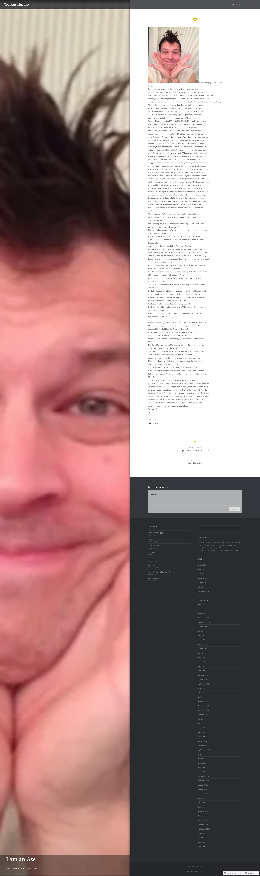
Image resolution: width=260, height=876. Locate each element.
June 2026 (201, 569)
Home (234, 4)
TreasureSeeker (16, 4)
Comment (235, 509)
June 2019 (201, 763)
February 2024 (203, 613)
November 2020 (203, 710)
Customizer (234, 550)
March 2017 (202, 847)
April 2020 (201, 732)
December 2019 (203, 745)
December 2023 (203, 618)
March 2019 (202, 772)
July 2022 (201, 653)
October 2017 (203, 825)
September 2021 (204, 684)
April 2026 (201, 574)
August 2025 (202, 583)
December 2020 (203, 706)
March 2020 (202, 736)
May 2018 (201, 803)
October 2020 (203, 715)
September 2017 (204, 829)
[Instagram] (201, 866)
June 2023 (201, 631)
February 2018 (203, 811)
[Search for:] (219, 528)
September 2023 (204, 622)
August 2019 (202, 754)
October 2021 (203, 679)
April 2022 (201, 666)
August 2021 (202, 688)
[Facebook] (189, 866)
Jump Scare (152, 565)
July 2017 (201, 838)
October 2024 (203, 600)
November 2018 (203, 781)
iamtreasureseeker (21, 869)
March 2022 (202, 671)
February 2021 (203, 701)
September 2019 (204, 750)
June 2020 (201, 723)
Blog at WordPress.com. (195, 872)
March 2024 (202, 609)
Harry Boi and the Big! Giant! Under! (161, 572)
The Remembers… (154, 578)
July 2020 (201, 719)
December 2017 (203, 816)
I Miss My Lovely (154, 539)
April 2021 (201, 697)
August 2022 (202, 649)
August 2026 (202, 565)
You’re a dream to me (155, 559)
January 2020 (202, 741)
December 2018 (203, 776)
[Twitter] (197, 866)
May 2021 (201, 693)
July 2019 (201, 759)
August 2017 (202, 833)
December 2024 (203, 591)
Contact (252, 4)
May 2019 (201, 767)
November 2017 (203, 820)
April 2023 (201, 635)
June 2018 (201, 798)
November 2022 (203, 644)
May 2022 (201, 662)
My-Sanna (151, 552)
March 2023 (202, 640)
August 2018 (202, 794)
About (242, 4)
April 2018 (201, 807)
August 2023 (202, 627)
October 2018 (203, 785)
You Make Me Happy (155, 533)
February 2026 (203, 578)
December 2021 (203, 675)
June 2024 (201, 605)
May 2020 (201, 728)
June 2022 (201, 657)
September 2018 (204, 789)
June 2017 (201, 842)
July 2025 (201, 587)
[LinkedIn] (193, 866)
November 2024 (203, 596)
